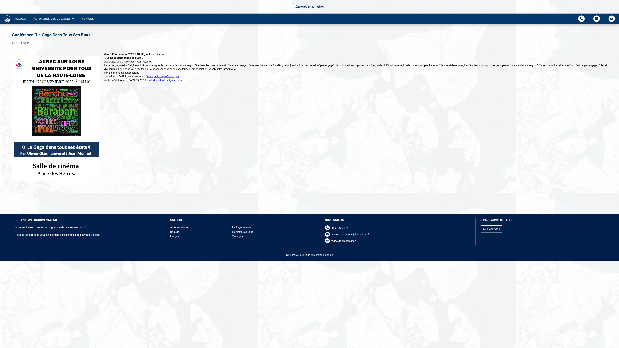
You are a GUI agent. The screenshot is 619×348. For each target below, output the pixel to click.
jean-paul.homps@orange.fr (163, 76)
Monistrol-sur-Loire (242, 232)
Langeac (175, 236)
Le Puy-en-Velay (241, 227)
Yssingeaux (239, 236)
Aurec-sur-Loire (179, 227)
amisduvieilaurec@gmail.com (165, 80)
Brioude (174, 232)
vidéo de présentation (343, 241)
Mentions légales (323, 255)
